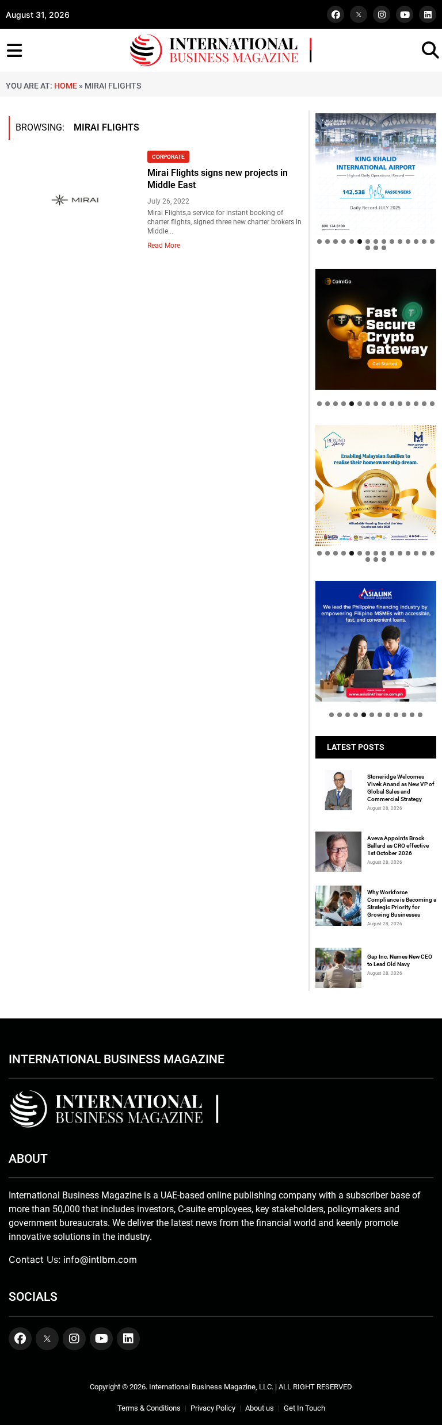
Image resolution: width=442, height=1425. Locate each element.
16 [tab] (367, 248)
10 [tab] (392, 241)
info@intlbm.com (100, 1259)
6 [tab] (359, 241)
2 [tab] (327, 241)
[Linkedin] (427, 14)
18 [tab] (384, 248)
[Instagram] (381, 14)
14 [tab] (424, 241)
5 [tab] (351, 241)
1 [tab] (319, 241)
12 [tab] (408, 241)
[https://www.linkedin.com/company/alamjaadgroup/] (375, 485)
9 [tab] (384, 241)
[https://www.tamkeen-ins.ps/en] (375, 329)
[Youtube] (404, 14)
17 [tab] (376, 248)
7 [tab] (367, 241)
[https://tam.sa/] (375, 173)
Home (65, 85)
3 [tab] (335, 241)
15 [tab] (432, 241)
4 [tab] (343, 241)
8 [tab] (376, 241)
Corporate (168, 157)
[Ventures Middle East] (375, 635)
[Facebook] (335, 14)
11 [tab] (400, 241)
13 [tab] (416, 241)
